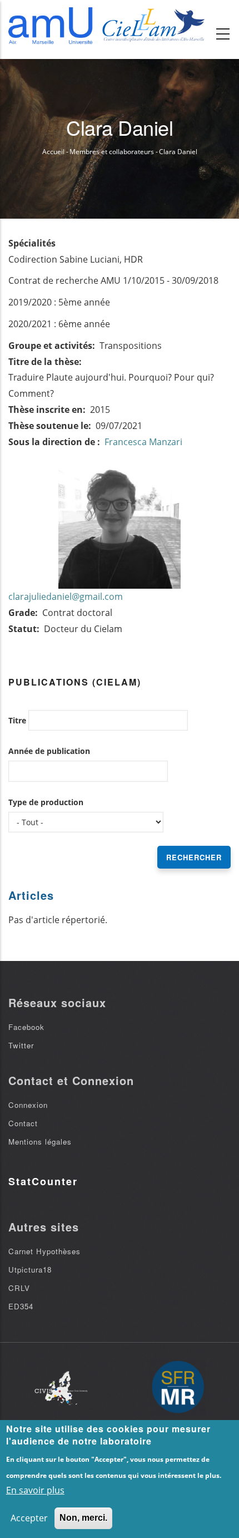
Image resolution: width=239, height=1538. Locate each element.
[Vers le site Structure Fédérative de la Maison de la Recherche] (178, 1388)
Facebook (26, 1027)
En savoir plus (35, 1490)
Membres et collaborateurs (111, 151)
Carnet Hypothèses (44, 1251)
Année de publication (49, 751)
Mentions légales (40, 1141)
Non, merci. (83, 1517)
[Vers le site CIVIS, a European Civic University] (61, 1388)
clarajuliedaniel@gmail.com (65, 596)
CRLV (19, 1288)
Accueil (53, 151)
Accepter (29, 1518)
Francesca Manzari (143, 442)
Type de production (45, 802)
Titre (17, 720)
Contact (23, 1123)
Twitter (21, 1045)
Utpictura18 (30, 1269)
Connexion (28, 1105)
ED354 (20, 1306)
